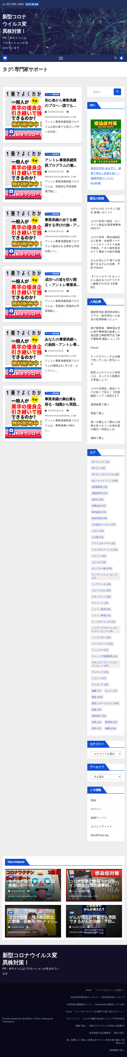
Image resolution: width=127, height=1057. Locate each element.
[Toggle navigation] (61, 58)
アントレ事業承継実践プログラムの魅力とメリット (61, 165)
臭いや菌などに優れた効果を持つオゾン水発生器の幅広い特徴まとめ (105, 426)
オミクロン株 (102, 568)
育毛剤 (111, 722)
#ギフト (98, 468)
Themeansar (8, 1021)
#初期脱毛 (99, 487)
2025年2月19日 (56, 171)
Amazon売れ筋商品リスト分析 (110, 1004)
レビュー (99, 678)
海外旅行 (99, 716)
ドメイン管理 (101, 615)
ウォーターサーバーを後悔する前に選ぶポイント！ (100, 1011)
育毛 (96, 722)
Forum (94, 347)
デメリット (100, 603)
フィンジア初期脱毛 (105, 656)
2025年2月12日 (56, 351)
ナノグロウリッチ (103, 621)
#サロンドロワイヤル (105, 474)
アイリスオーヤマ (103, 543)
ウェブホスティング (105, 549)
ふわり (98, 530)
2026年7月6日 (18, 927)
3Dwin (97, 499)
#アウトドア (101, 461)
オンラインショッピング (104, 576)
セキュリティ (101, 596)
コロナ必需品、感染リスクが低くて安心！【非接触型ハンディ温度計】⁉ (105, 392)
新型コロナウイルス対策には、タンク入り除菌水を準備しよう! (105, 376)
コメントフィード (101, 826)
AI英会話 (99, 505)
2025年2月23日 (56, 112)
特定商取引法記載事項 (100, 1033)
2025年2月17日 (56, 231)
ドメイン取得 (101, 609)
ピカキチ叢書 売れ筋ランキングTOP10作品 (104, 1018)
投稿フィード (99, 817)
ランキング (100, 672)
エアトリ (99, 556)
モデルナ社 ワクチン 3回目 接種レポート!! (31, 883)
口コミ (111, 690)
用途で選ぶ (97, 413)
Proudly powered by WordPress (17, 1018)
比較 (96, 709)
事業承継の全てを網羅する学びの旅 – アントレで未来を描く (61, 225)
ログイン (96, 809)
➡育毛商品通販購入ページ (79, 1004)
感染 (97, 697)
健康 (96, 690)
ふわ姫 (98, 537)
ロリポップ (100, 684)
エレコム (99, 562)
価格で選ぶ (97, 438)
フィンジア (100, 650)
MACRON (99, 518)
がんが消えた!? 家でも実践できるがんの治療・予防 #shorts (105, 264)
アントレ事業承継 (52, 94)
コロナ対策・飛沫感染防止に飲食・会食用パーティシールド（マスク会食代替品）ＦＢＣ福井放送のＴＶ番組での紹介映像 (105, 244)
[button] (115, 58)
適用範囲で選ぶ (100, 404)
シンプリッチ (101, 584)
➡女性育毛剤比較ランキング (84, 997)
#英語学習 (99, 493)
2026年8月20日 (18, 891)
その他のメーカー (103, 524)
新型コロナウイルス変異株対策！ (14, 24)
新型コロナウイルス (105, 703)
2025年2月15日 (56, 291)
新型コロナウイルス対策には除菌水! (107, 1025)
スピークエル (101, 590)
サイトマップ (73, 1018)
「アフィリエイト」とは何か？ (109, 990)
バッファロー (101, 637)
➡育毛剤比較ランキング (113, 997)
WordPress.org (100, 835)
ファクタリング (102, 643)
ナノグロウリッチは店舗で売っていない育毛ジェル (105, 360)
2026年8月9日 (79, 891)
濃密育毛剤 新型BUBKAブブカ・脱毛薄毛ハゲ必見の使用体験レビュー (105, 316)
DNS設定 (99, 512)
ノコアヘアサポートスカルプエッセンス (104, 629)
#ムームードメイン (105, 480)
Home (88, 990)
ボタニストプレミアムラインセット (104, 664)
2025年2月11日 (56, 410)
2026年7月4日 (79, 927)
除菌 (110, 728)
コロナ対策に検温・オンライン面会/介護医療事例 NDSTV (106, 225)
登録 (93, 800)
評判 (96, 728)
